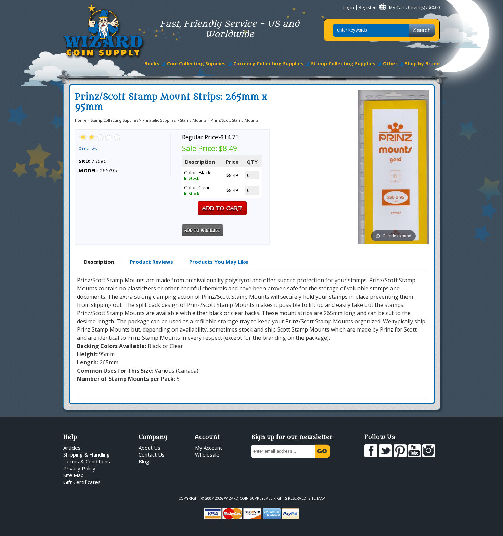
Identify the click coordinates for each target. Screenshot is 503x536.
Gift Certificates (82, 481)
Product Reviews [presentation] (151, 261)
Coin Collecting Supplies (196, 63)
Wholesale (207, 454)
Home (80, 120)
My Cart (397, 7)
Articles (72, 447)
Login (348, 7)
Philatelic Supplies (159, 120)
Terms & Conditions (86, 461)
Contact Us (152, 454)
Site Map (73, 475)
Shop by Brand (422, 63)
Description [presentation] (99, 261)
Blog (144, 461)
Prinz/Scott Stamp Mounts (234, 120)
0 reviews (88, 148)
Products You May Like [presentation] (218, 261)
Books (151, 63)
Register (367, 7)
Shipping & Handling (86, 454)
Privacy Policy (79, 468)
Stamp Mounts (193, 120)
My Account (208, 447)
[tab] (99, 262)
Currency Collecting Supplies (268, 63)
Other (390, 63)
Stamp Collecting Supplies (343, 63)
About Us (149, 447)
